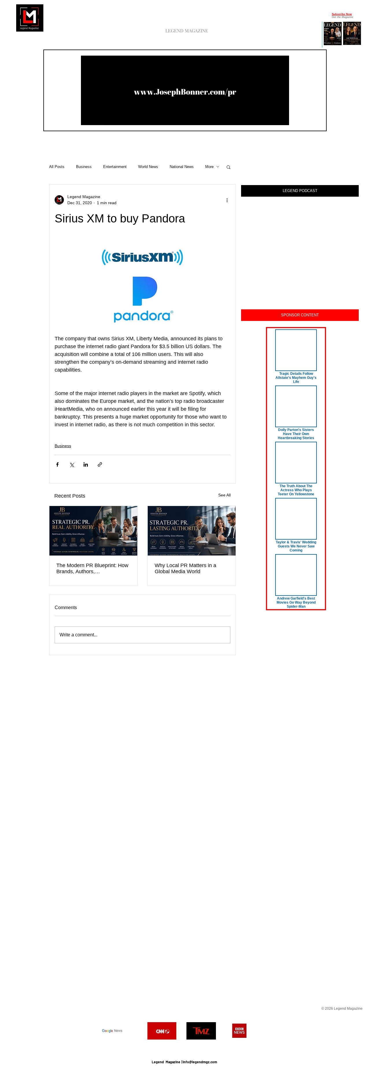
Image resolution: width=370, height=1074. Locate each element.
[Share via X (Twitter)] (71, 464)
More (209, 167)
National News (182, 167)
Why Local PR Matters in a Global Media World (185, 568)
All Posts (56, 167)
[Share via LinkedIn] (85, 464)
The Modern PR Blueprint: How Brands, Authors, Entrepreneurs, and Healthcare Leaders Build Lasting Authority (92, 568)
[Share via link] (100, 464)
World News (148, 167)
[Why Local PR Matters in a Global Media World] (192, 531)
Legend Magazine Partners (184, 1047)
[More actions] (226, 199)
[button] (281, 118)
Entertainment (115, 167)
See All (224, 495)
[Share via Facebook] (57, 464)
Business (84, 167)
